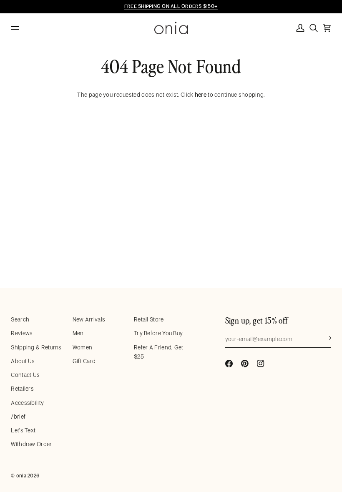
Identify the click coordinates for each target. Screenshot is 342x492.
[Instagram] (260, 363)
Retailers (22, 388)
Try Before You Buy (158, 333)
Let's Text (23, 430)
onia (21, 475)
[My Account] (300, 28)
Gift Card (84, 361)
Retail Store (149, 319)
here (200, 94)
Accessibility (27, 403)
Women (83, 347)
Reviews (22, 333)
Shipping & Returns (36, 347)
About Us (23, 361)
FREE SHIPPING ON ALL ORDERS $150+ (171, 6)
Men (78, 333)
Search (20, 319)
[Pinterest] (245, 363)
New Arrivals (89, 319)
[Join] (324, 338)
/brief (18, 416)
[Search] (313, 28)
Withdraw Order (31, 444)
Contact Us (25, 375)
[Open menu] (23, 28)
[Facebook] (229, 363)
